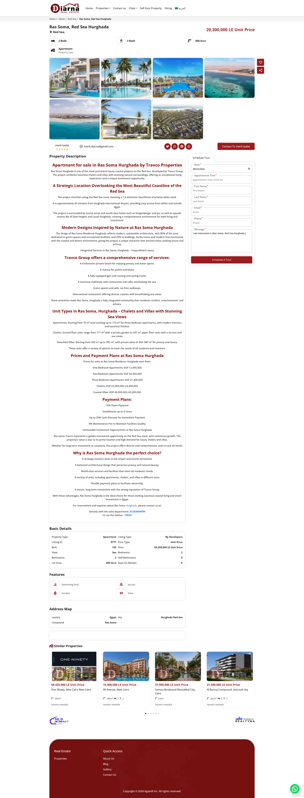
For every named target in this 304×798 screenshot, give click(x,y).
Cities (132, 8)
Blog (105, 764)
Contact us (119, 8)
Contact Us (109, 774)
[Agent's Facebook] (182, 146)
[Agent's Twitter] (167, 146)
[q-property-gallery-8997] (74, 77)
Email (197, 207)
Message (199, 229)
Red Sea (72, 18)
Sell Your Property (151, 8)
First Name (200, 186)
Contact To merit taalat (236, 146)
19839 (128, 515)
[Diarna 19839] (64, 8)
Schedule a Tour (221, 260)
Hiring (168, 8)
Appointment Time (204, 175)
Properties (102, 8)
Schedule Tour (201, 158)
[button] (145, 713)
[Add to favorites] (260, 62)
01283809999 (137, 511)
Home (89, 8)
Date (197, 164)
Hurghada (131, 505)
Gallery (107, 769)
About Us (108, 758)
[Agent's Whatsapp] (174, 146)
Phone (197, 218)
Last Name (200, 197)
